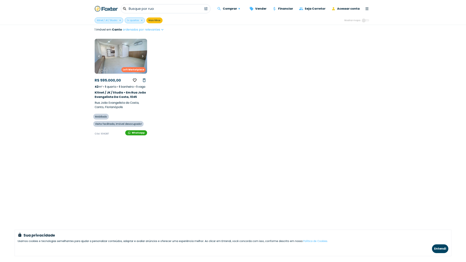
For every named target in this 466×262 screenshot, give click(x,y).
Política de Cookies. (315, 241)
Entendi (440, 249)
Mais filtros (154, 20)
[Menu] (367, 8)
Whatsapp (138, 132)
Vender (260, 9)
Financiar (285, 9)
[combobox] (155, 29)
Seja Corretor (315, 9)
